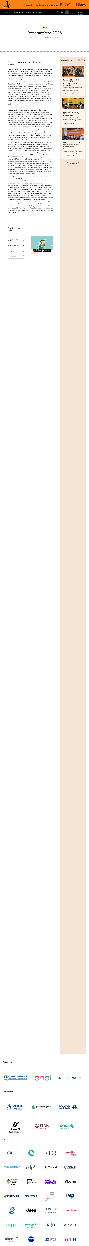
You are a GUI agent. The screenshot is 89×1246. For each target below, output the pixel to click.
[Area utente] (62, 12)
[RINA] (51, 1225)
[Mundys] (68, 1126)
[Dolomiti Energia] (51, 1181)
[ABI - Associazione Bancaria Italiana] (12, 1152)
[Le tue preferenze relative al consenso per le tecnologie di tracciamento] (86, 1243)
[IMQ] (70, 1196)
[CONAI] (70, 1167)
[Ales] (51, 1152)
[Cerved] (51, 1167)
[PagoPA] (12, 1225)
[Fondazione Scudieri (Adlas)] (51, 1196)
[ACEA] (31, 1152)
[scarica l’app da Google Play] (37, 250)
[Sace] (70, 1225)
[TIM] (70, 1239)
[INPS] (12, 1210)
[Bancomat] (12, 1167)
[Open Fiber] (70, 1210)
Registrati (81, 12)
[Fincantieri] (31, 1196)
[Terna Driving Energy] (51, 1239)
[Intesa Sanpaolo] (70, 1078)
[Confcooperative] (15, 1078)
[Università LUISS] (51, 1210)
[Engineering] (70, 1181)
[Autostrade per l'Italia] (68, 1107)
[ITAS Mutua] (41, 1126)
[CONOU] (12, 1181)
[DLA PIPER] (31, 1181)
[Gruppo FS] (15, 1126)
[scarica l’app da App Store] (47, 250)
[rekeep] (31, 1225)
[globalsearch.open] (58, 12)
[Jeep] (31, 1210)
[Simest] (12, 1239)
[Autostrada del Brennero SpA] (41, 1107)
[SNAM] (31, 1239)
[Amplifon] (70, 1152)
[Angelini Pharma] (15, 1107)
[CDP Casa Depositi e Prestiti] (31, 1167)
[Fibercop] (12, 1196)
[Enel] (43, 1078)
